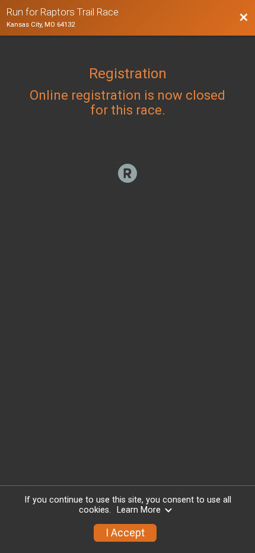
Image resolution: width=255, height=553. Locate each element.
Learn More (139, 510)
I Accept (125, 533)
